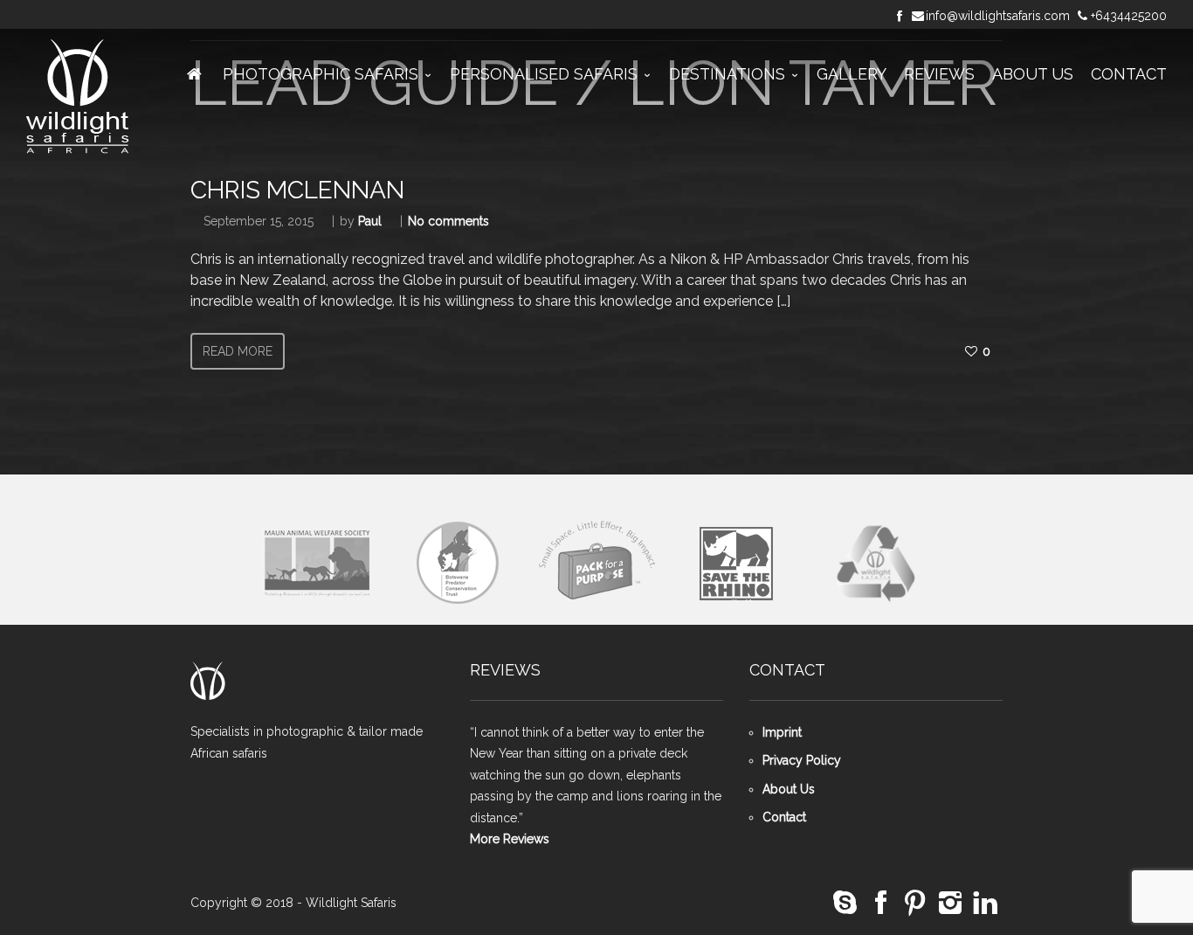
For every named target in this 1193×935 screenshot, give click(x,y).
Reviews (939, 74)
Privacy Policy (801, 760)
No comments (448, 221)
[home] (194, 74)
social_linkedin (985, 903)
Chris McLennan (297, 190)
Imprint (782, 732)
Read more (237, 351)
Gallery (851, 74)
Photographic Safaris (320, 74)
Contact (1129, 74)
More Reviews (509, 839)
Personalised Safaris (544, 74)
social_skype (845, 903)
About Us (1032, 74)
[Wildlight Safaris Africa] (78, 97)
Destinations (727, 74)
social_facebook (880, 903)
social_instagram (950, 903)
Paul (370, 221)
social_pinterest (915, 903)
